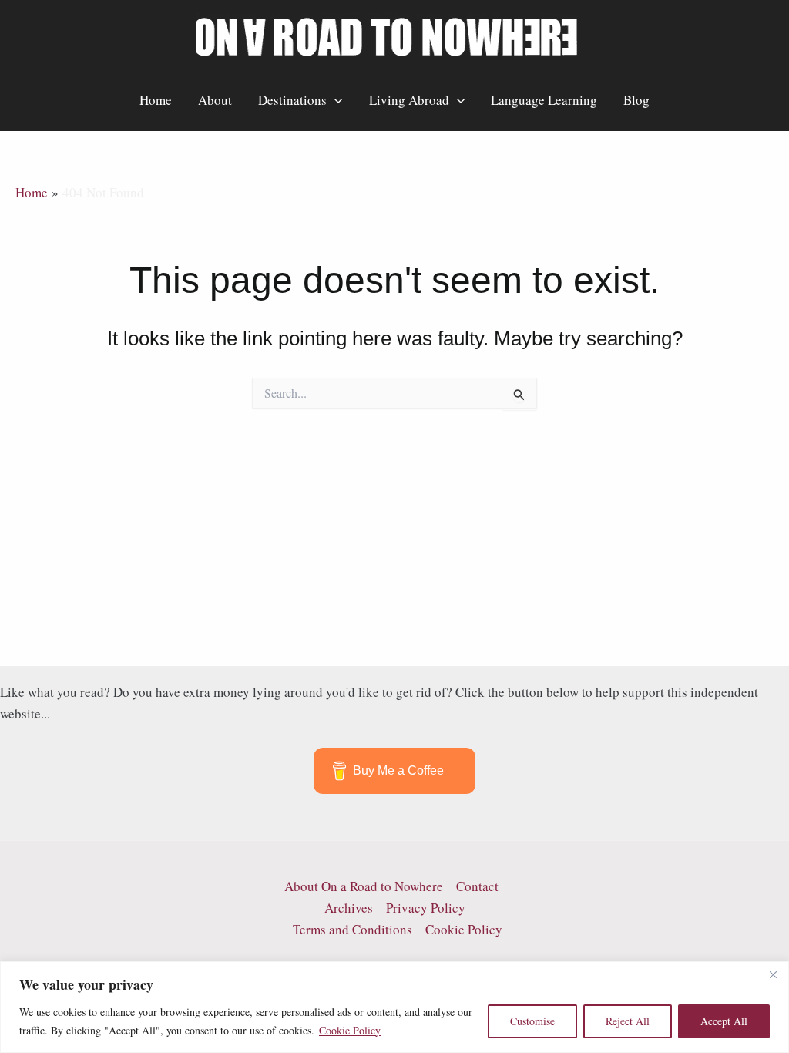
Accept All (723, 1021)
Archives (348, 908)
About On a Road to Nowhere (363, 886)
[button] (334, 100)
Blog (636, 100)
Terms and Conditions (352, 929)
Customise (532, 1021)
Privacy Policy (425, 908)
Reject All (628, 1021)
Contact (477, 886)
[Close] (773, 974)
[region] (394, 1007)
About (215, 100)
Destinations (292, 100)
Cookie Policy (350, 1030)
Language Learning (544, 100)
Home (155, 100)
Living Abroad (409, 100)
